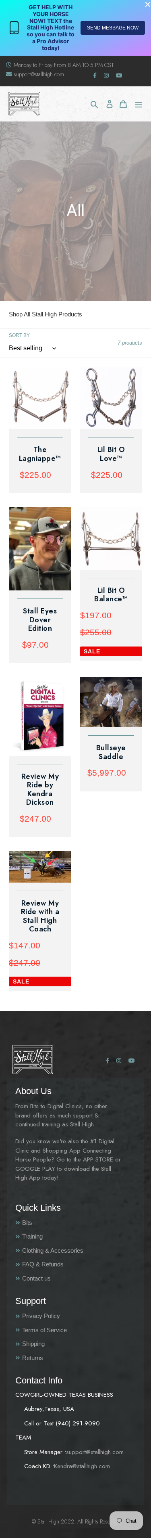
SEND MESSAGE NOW (113, 28)
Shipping (33, 1343)
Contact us (36, 1278)
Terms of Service (44, 1330)
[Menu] (138, 104)
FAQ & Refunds (43, 1264)
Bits (27, 1222)
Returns (32, 1357)
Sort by (19, 335)
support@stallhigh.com (39, 74)
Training (32, 1236)
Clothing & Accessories (52, 1250)
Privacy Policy (41, 1315)
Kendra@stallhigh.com (82, 1466)
